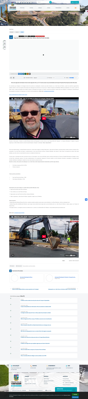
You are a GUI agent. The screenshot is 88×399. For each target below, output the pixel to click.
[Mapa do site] (29, 2)
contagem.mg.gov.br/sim (49, 91)
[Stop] (13, 78)
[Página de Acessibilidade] (31, 2)
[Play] (11, 78)
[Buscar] (50, 2)
